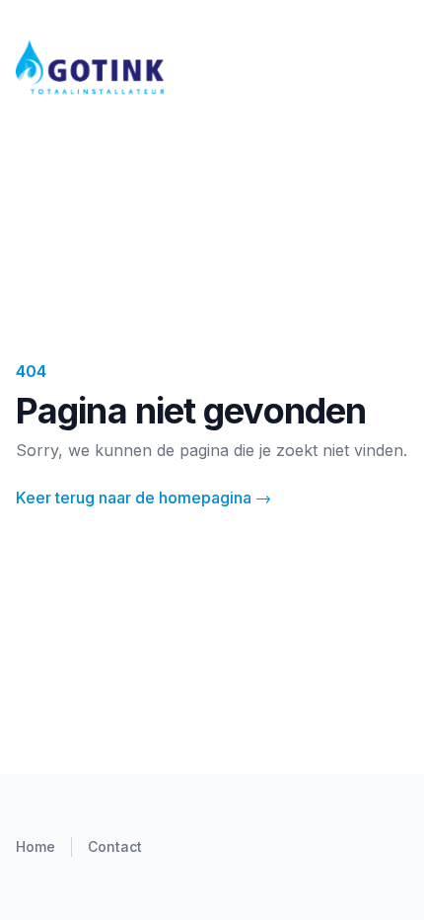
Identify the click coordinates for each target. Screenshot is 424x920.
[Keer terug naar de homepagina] (212, 67)
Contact (115, 846)
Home (35, 846)
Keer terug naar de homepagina (143, 497)
